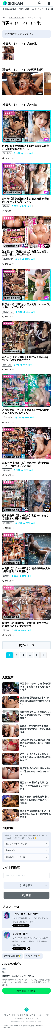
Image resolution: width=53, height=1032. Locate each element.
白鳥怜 (6, 576)
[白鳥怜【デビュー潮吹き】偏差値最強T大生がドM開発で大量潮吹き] (26, 549)
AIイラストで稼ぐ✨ (33, 956)
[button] (39, 3)
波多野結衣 (8, 259)
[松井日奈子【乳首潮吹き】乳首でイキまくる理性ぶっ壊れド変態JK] (26, 496)
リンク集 (45, 1015)
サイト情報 (11, 1015)
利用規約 (20, 1018)
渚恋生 (6, 630)
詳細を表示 (26, 885)
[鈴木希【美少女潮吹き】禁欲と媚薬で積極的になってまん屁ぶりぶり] (26, 179)
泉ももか (7, 470)
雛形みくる (8, 312)
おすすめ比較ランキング (16, 844)
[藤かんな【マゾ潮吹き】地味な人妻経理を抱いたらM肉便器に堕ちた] (26, 337)
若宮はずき (8, 417)
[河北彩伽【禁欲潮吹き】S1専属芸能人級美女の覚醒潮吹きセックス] (26, 126)
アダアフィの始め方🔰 (12, 956)
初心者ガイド (11, 850)
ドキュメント (33, 1018)
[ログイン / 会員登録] (49, 3)
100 (40, 93)
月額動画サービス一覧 (15, 857)
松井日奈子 (8, 523)
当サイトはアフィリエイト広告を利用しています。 (26, 1021)
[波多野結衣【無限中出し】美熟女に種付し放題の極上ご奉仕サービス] (26, 232)
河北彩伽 (7, 153)
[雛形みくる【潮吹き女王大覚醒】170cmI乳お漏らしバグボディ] (26, 285)
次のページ (26, 645)
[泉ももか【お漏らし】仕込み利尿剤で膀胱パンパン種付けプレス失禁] (26, 443)
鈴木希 (6, 206)
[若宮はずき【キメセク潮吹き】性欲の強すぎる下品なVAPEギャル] (26, 390)
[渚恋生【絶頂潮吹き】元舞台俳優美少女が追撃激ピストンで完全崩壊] (26, 603)
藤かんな (7, 365)
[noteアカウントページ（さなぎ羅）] (28, 948)
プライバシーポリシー (28, 1015)
